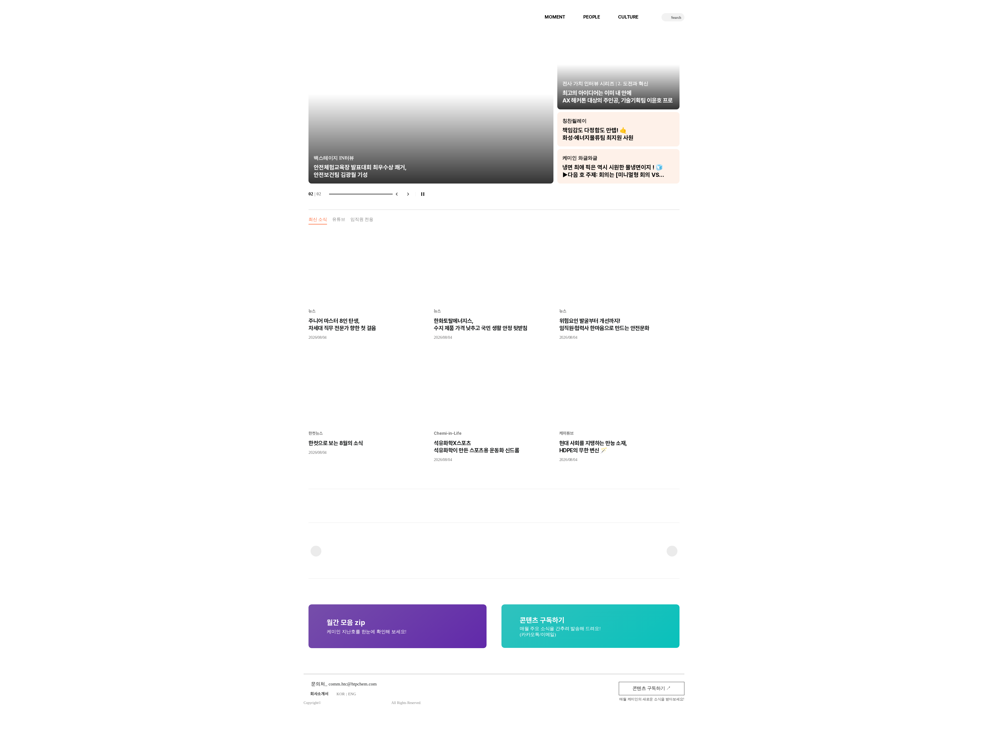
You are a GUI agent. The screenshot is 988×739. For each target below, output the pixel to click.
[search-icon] (673, 17)
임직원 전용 (361, 219)
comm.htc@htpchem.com (353, 683)
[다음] (408, 194)
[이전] (397, 194)
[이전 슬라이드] (319, 109)
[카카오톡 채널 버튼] (378, 721)
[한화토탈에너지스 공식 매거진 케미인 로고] (343, 12)
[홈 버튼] (365, 721)
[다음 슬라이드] (668, 109)
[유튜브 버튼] (391, 721)
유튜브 (338, 219)
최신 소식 (317, 219)
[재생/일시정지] (423, 194)
